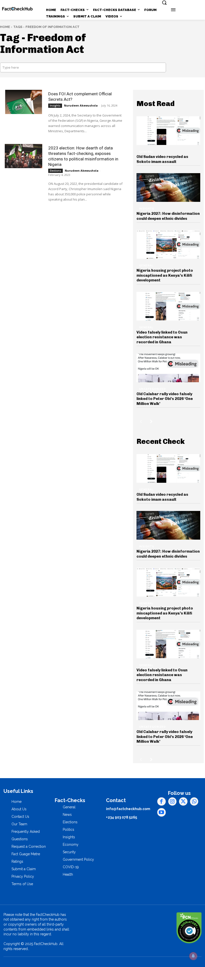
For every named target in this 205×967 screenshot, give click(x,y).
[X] (183, 801)
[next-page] (151, 421)
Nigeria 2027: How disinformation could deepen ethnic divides (168, 216)
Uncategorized (152, 389)
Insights (55, 105)
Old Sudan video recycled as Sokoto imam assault (162, 159)
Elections (55, 170)
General (146, 151)
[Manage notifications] (193, 956)
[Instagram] (172, 801)
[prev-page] (140, 421)
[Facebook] (161, 801)
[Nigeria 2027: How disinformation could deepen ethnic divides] (168, 187)
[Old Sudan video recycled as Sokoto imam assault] (168, 130)
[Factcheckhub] (17, 8)
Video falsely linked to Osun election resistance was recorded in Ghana (162, 337)
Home (5, 27)
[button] (164, 2)
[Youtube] (161, 812)
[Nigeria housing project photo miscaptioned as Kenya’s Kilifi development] (168, 244)
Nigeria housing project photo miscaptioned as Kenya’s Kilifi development (164, 275)
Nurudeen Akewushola (81, 105)
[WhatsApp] (194, 801)
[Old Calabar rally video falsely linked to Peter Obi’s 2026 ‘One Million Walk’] (168, 368)
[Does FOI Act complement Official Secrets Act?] (23, 102)
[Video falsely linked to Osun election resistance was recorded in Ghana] (168, 306)
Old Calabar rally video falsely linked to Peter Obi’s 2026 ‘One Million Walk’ (164, 399)
